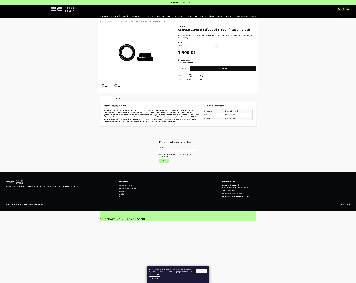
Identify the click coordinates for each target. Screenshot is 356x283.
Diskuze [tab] (118, 98)
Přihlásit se (164, 161)
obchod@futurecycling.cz (235, 193)
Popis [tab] (106, 98)
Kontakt (121, 197)
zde (158, 274)
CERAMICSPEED (183, 26)
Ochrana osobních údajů (127, 188)
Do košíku (224, 68)
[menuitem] (103, 16)
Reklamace (122, 191)
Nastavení (154, 279)
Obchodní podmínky (126, 185)
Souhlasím (202, 271)
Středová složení (231, 111)
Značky (121, 194)
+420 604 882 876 (233, 190)
